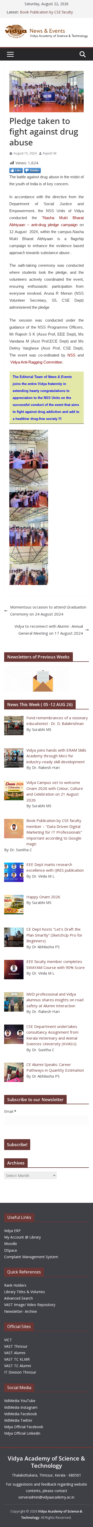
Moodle (10, 1243)
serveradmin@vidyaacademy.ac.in (46, 1497)
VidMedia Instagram (20, 1407)
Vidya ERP (12, 1230)
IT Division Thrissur (20, 1372)
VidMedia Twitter (18, 1420)
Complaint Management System (31, 1256)
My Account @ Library (22, 1237)
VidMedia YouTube (19, 1400)
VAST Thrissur (15, 1346)
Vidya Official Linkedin (22, 1433)
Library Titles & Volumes (24, 1291)
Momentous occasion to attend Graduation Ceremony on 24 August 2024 (48, 610)
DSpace (10, 1250)
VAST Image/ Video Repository (29, 1304)
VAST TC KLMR (17, 1359)
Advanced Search (18, 1298)
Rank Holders (15, 1285)
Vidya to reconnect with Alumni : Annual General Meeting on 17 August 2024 (48, 630)
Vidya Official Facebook (23, 1426)
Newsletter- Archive (20, 1311)
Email (10, 1111)
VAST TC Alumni (17, 1365)
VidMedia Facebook (20, 1413)
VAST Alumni (14, 1352)
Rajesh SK (50, 153)
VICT (8, 1339)
